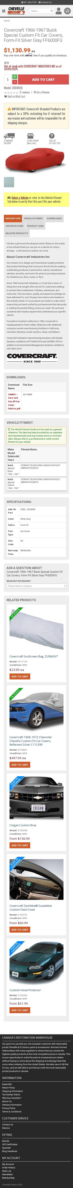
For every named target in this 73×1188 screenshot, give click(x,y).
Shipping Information (12, 1091)
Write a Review (42, 92)
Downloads (54, 218)
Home (7, 20)
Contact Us (46, 2)
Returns (6, 1128)
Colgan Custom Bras (23, 825)
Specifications (14, 225)
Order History (8, 1167)
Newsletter (7, 1174)
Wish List (6, 1171)
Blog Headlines (9, 1151)
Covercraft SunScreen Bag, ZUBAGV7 (34, 656)
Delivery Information (12, 1104)
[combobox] (36, 586)
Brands (5, 1141)
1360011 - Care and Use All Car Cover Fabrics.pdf (14, 401)
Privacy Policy (8, 1108)
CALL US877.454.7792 (54, 142)
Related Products (17, 233)
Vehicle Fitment (33, 218)
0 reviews (25, 92)
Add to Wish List (16, 96)
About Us (7, 1101)
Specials (6, 1148)
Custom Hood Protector (25, 990)
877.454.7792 (30, 2)
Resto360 (7, 1084)
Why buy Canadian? (11, 1098)
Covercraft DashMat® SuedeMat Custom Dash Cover (31, 907)
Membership (8, 1178)
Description (13, 218)
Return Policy (8, 1087)
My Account (8, 1164)
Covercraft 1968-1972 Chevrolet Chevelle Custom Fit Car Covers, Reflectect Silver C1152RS (31, 741)
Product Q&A (35, 225)
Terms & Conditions (11, 1111)
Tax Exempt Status (11, 1094)
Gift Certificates (9, 1144)
